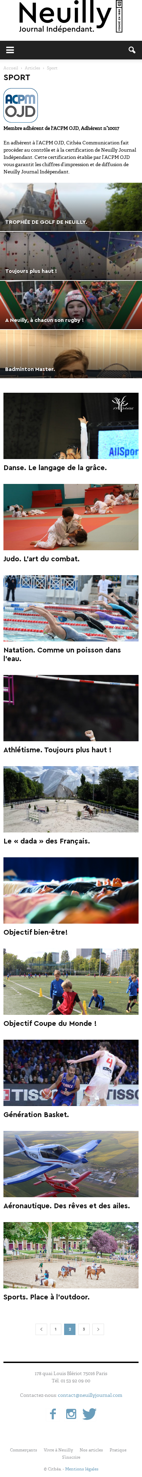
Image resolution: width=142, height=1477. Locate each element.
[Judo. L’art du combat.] (71, 517)
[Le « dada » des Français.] (71, 799)
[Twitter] (89, 1415)
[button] (132, 50)
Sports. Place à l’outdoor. (46, 1297)
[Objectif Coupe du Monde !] (71, 982)
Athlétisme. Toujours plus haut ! (57, 750)
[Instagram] (71, 1415)
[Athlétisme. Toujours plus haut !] (71, 708)
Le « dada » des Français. (46, 841)
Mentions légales (82, 1469)
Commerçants (23, 1450)
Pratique (118, 1450)
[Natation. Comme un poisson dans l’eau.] (71, 608)
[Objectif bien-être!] (71, 890)
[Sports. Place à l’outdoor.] (71, 1255)
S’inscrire (71, 1457)
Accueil (10, 68)
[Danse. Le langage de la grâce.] (71, 426)
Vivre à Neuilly (58, 1450)
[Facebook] (53, 1415)
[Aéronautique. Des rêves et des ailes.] (71, 1164)
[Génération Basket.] (71, 1073)
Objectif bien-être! (35, 932)
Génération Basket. (36, 1114)
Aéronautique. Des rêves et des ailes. (66, 1206)
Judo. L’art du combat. (41, 559)
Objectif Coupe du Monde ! (50, 1023)
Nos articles (91, 1450)
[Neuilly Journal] (71, 17)
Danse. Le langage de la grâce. (55, 467)
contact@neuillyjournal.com (90, 1395)
